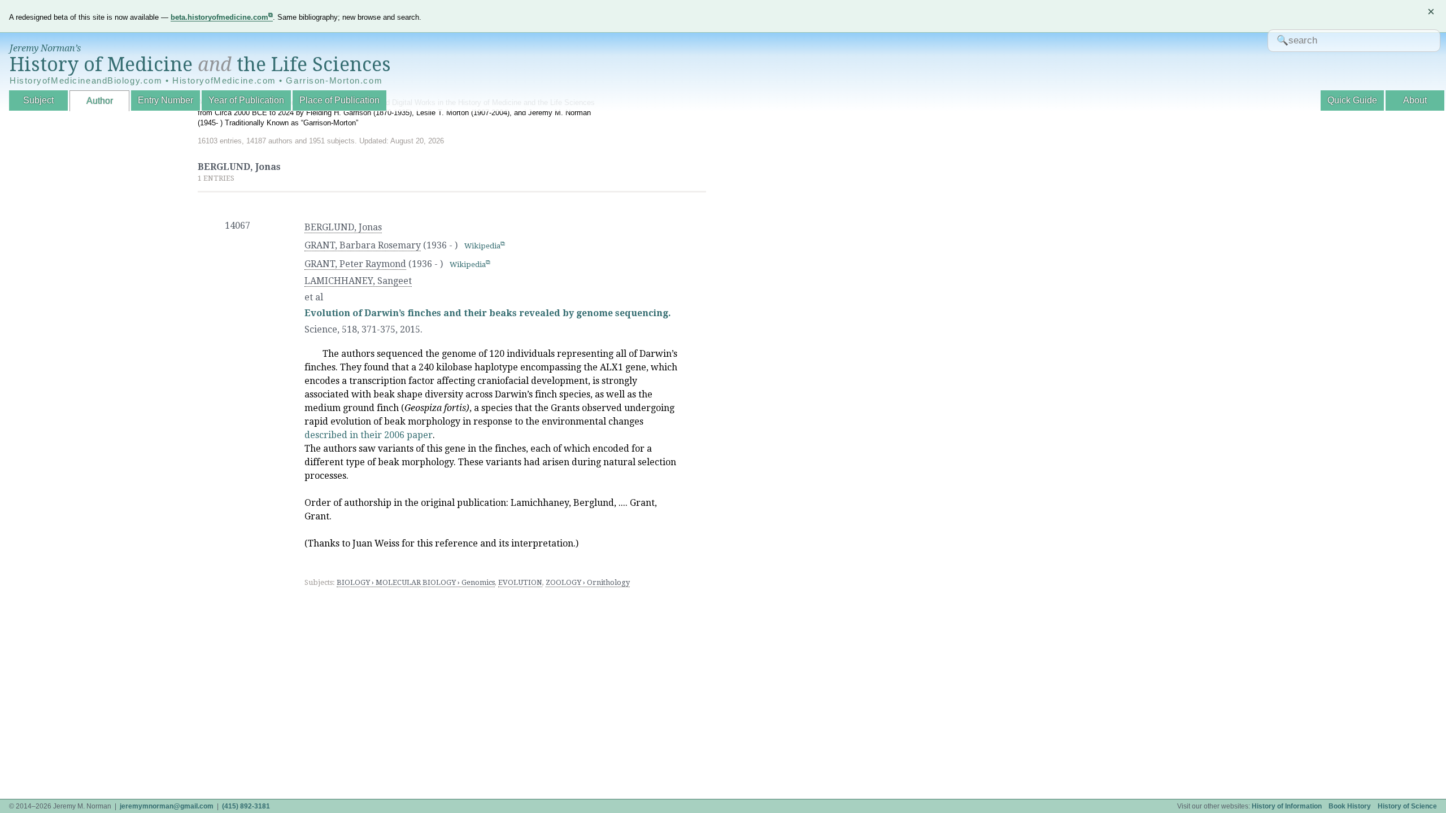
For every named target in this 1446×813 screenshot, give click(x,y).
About (1415, 100)
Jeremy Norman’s (45, 48)
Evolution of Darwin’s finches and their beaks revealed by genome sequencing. (487, 313)
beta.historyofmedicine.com (219, 17)
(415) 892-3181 (246, 806)
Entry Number (165, 100)
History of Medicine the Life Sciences (200, 64)
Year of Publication (246, 100)
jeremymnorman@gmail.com (167, 806)
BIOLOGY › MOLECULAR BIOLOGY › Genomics (416, 582)
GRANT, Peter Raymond (355, 264)
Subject (38, 100)
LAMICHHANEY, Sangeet (358, 281)
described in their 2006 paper (368, 435)
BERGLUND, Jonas (343, 227)
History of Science (1407, 806)
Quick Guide (1352, 100)
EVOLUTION (520, 582)
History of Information (1287, 806)
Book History (1350, 806)
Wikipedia (482, 246)
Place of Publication (339, 100)
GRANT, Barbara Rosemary (362, 245)
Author (99, 101)
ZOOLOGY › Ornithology (588, 582)
